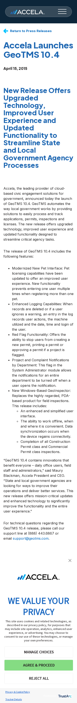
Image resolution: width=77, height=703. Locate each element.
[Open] (62, 11)
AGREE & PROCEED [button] (39, 665)
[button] (70, 560)
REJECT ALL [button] (39, 678)
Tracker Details (13, 699)
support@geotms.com (31, 538)
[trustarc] (64, 695)
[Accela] (27, 11)
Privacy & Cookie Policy (17, 691)
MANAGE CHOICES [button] (39, 651)
